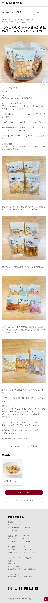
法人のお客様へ (13, 552)
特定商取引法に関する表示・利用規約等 (22, 569)
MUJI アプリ (12, 547)
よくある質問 (12, 530)
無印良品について (14, 563)
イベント (22, 522)
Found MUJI (24, 539)
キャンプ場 (12, 539)
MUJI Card (12, 550)
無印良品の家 (12, 536)
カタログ (24, 547)
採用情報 (28, 558)
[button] (3, 3)
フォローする (39, 12)
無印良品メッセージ (15, 561)
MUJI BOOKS (13, 541)
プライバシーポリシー (16, 574)
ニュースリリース (14, 558)
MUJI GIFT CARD (26, 550)
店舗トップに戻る (24, 492)
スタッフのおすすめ (9, 88)
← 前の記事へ (15, 446)
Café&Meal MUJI (27, 536)
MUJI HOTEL (26, 541)
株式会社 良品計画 (15, 566)
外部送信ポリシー (14, 577)
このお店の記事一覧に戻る (24, 500)
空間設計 (27, 528)
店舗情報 (11, 522)
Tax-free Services (29, 552)
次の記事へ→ (32, 446)
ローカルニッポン (14, 525)
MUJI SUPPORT (14, 528)
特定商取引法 (29, 577)
